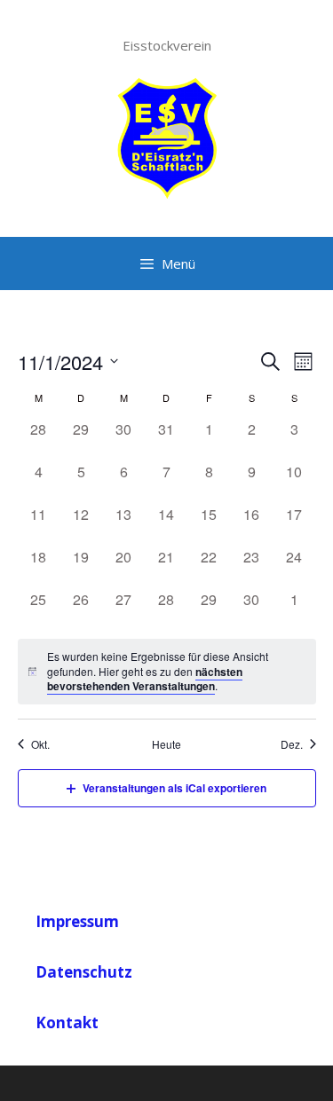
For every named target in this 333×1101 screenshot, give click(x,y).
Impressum (77, 921)
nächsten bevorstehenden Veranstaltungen (144, 679)
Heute (166, 744)
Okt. (40, 744)
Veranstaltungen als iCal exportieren (174, 788)
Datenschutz (84, 972)
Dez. (292, 744)
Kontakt (67, 1022)
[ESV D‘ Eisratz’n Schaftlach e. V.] (167, 135)
